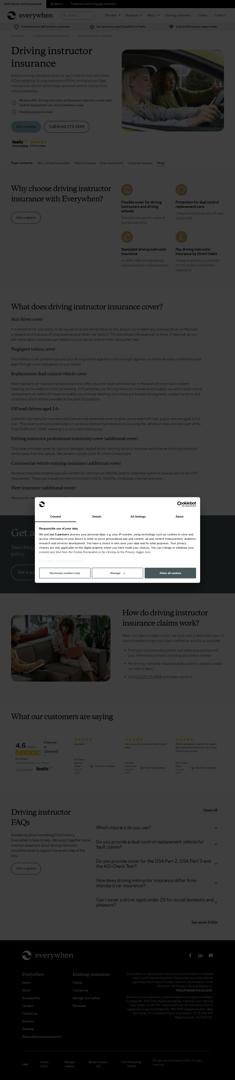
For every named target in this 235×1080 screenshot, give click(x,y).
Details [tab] (96, 516)
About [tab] (180, 516)
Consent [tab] (55, 516)
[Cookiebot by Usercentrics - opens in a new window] (180, 504)
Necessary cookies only (65, 573)
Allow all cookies (170, 573)
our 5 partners (59, 534)
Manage (115, 573)
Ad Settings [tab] (138, 516)
